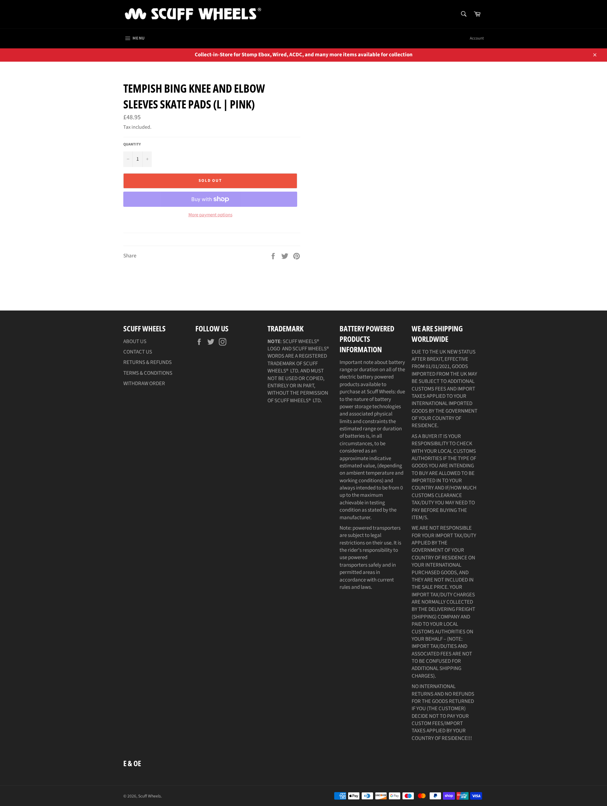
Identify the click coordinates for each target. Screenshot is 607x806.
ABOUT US (134, 341)
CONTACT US (137, 352)
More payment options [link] (210, 215)
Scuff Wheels (149, 796)
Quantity (132, 144)
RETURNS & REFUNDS (147, 362)
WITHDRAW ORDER (144, 383)
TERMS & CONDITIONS (147, 373)
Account (477, 38)
